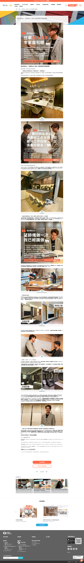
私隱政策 (80, 561)
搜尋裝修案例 (16, 4)
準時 (52, 446)
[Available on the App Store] (71, 539)
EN (69, 552)
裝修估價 (38, 4)
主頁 (16, 9)
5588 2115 (34, 542)
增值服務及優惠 (45, 4)
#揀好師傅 (17, 491)
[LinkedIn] (76, 549)
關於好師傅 (5, 536)
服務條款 (76, 561)
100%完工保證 (25, 4)
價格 (48, 446)
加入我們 (48, 536)
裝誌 (19, 9)
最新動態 (19, 536)
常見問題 (33, 536)
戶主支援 (54, 446)
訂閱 (21, 557)
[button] (17, 486)
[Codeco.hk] (8, 5)
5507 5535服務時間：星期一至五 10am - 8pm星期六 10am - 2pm (8, 543)
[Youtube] (74, 549)
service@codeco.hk (8, 550)
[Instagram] (71, 549)
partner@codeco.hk (36, 543)
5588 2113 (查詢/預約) (22, 544)
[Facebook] (69, 549)
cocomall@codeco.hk (22, 551)
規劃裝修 (32, 4)
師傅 (46, 446)
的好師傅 (27, 437)
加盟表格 (34, 544)
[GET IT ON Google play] (71, 542)
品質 (50, 446)
